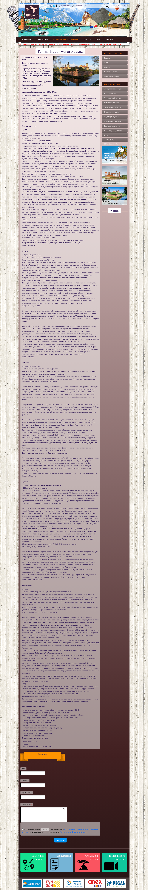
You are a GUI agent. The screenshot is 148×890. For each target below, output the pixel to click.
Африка (107, 67)
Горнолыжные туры (112, 126)
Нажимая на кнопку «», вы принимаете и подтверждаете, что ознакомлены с (60, 830)
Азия (106, 63)
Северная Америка (111, 76)
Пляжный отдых (110, 93)
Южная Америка (110, 72)
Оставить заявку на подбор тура (66, 39)
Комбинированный (111, 103)
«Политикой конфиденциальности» (73, 832)
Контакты (109, 39)
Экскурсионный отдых (113, 89)
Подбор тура (26, 39)
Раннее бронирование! (113, 131)
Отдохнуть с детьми (112, 117)
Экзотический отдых (112, 98)
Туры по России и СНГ (113, 107)
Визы (98, 39)
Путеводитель (42, 39)
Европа (107, 58)
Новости (87, 39)
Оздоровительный (111, 112)
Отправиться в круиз (112, 121)
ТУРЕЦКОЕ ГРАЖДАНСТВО (111, 140)
